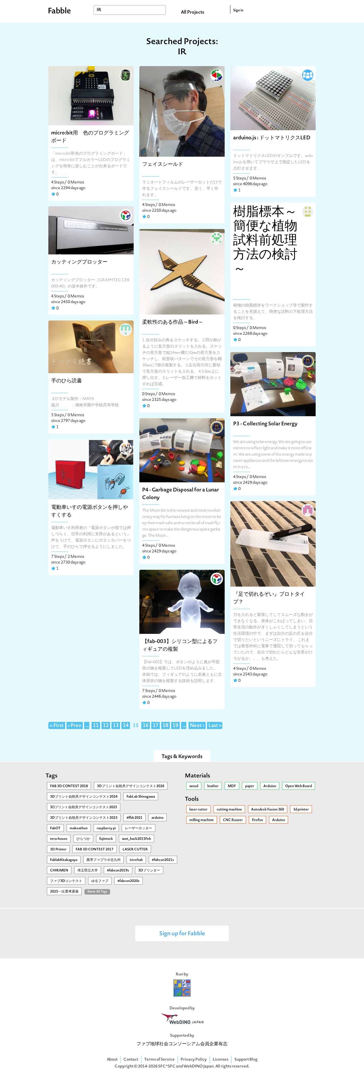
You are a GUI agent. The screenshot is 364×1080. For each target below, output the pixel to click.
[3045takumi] (125, 329)
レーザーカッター (138, 828)
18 (165, 725)
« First (57, 725)
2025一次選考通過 (64, 891)
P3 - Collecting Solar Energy (265, 424)
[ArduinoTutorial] (307, 74)
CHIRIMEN (59, 870)
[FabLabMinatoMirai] (125, 215)
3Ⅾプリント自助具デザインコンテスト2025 (83, 807)
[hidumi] (307, 509)
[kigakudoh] (125, 74)
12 (106, 725)
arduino (158, 818)
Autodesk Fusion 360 (267, 809)
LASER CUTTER (135, 849)
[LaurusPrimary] (307, 360)
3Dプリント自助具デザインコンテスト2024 (83, 797)
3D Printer (58, 849)
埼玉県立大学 (87, 870)
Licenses (220, 1059)
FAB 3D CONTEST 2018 (69, 786)
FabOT (55, 828)
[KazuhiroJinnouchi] (216, 74)
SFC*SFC (166, 1066)
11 (96, 725)
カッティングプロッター (79, 262)
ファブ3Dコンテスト (66, 881)
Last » (215, 725)
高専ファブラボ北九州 (103, 860)
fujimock (106, 839)
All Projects (192, 12)
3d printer (301, 809)
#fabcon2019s (118, 870)
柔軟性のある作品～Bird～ (172, 322)
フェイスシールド (162, 164)
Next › (197, 725)
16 (145, 725)
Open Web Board (298, 786)
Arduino (269, 786)
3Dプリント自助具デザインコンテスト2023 (83, 818)
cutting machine (229, 809)
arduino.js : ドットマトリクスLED (271, 138)
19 (175, 725)
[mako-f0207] (216, 237)
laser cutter (198, 809)
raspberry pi (106, 828)
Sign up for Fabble (182, 934)
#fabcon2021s (163, 860)
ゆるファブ (99, 881)
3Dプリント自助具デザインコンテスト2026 (130, 786)
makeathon (79, 828)
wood (193, 786)
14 (126, 725)
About (112, 1059)
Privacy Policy (194, 1059)
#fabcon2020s (128, 881)
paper (249, 786)
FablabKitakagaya (63, 860)
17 (155, 725)
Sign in (238, 10)
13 (116, 725)
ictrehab (136, 860)
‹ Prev (74, 725)
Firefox (257, 820)
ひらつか (83, 839)
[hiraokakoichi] (307, 211)
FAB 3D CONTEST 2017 (94, 849)
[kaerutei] (125, 448)
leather (213, 786)
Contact (130, 1059)
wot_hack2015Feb (136, 839)
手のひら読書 (66, 381)
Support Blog (246, 1059)
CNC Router (233, 820)
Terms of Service (159, 1059)
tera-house (58, 839)
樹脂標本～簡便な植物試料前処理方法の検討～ (265, 241)
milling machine (201, 820)
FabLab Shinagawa (141, 797)
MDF (232, 786)
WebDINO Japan (198, 1066)
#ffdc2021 (134, 818)
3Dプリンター (149, 870)
